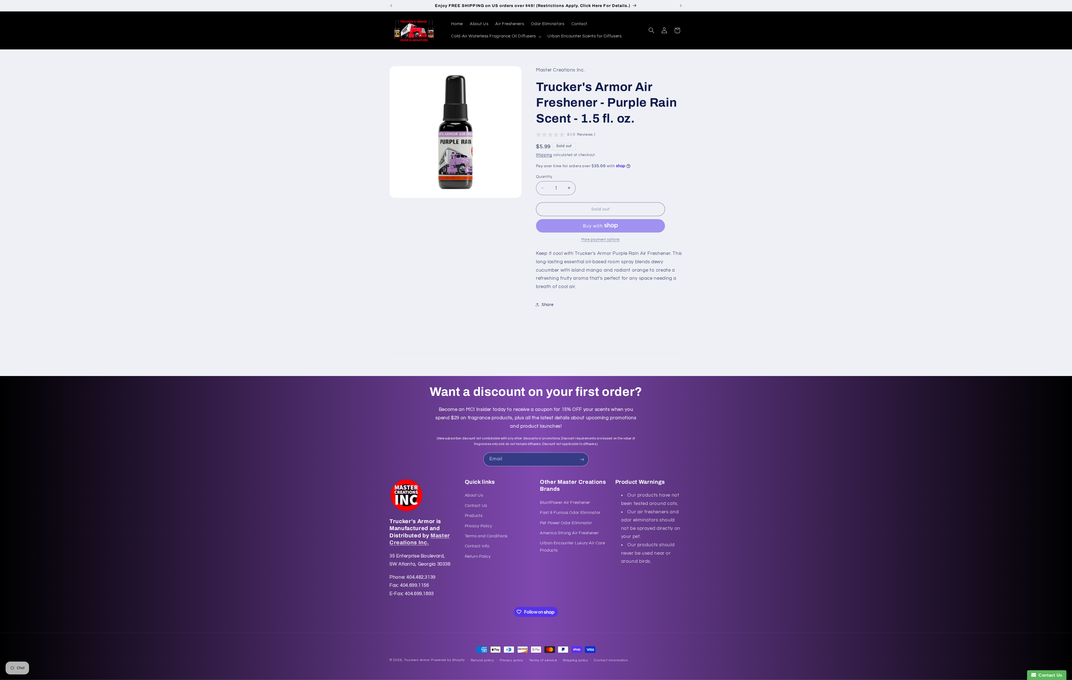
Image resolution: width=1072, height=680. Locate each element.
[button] (496, 36)
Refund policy (482, 660)
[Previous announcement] (391, 5)
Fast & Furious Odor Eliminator (570, 513)
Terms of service (543, 660)
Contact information (611, 660)
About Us (474, 496)
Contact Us (476, 506)
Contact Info (477, 546)
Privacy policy (511, 660)
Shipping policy (575, 660)
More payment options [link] (600, 239)
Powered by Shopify (448, 660)
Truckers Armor (417, 660)
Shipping (544, 155)
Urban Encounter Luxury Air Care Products (572, 547)
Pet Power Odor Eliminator (566, 523)
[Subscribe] (582, 459)
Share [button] (547, 304)
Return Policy (478, 556)
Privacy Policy (478, 526)
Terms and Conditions (486, 536)
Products (474, 516)
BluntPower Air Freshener (565, 503)
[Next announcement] (681, 5)
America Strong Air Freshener (569, 533)
